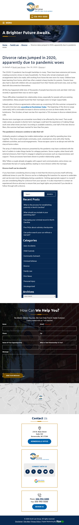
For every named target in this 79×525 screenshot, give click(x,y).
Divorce (42, 67)
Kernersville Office (39, 441)
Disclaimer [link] (19, 522)
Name (4, 324)
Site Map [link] (27, 522)
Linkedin (39, 471)
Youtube (45, 471)
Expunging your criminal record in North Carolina (39, 221)
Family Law (28, 271)
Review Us (39, 507)
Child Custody (29, 251)
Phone (4, 333)
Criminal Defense (30, 261)
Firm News (28, 276)
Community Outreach (32, 256)
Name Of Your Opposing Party (12, 342)
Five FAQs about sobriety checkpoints (38, 227)
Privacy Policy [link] (36, 522)
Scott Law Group (19, 67)
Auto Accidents (29, 246)
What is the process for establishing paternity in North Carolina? (38, 206)
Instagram (51, 471)
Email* (45, 324)
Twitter (33, 471)
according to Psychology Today (33, 107)
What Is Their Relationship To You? (51, 342)
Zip (41, 333)
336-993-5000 (41, 16)
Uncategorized (29, 286)
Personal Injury (29, 281)
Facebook (27, 471)
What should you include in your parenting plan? (36, 213)
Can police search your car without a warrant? (38, 233)
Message (5, 352)
